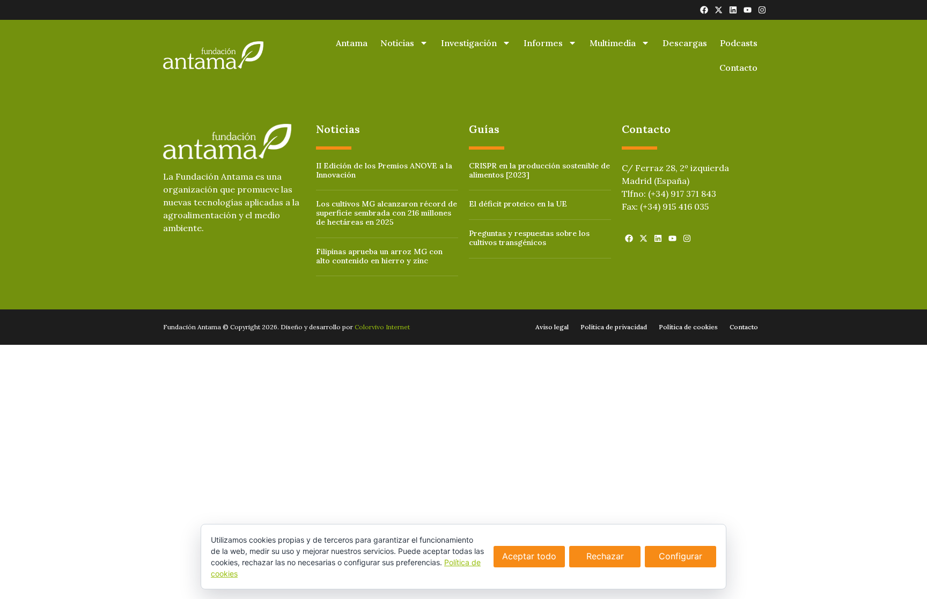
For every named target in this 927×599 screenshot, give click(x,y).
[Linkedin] (733, 10)
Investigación (469, 43)
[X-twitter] (718, 10)
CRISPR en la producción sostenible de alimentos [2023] (539, 170)
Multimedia (613, 43)
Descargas (685, 43)
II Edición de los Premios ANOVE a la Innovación (384, 170)
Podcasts (738, 43)
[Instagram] (762, 10)
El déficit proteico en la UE (518, 204)
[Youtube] (747, 10)
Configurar (680, 556)
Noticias (397, 43)
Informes (543, 43)
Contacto (738, 67)
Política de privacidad (613, 327)
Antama (351, 43)
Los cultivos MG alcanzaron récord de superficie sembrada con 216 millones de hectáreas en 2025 (386, 213)
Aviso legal (552, 327)
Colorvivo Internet (382, 327)
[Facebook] (704, 10)
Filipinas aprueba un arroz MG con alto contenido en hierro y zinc (379, 256)
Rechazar (605, 556)
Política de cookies (688, 327)
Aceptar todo (529, 556)
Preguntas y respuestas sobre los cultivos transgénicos (529, 237)
